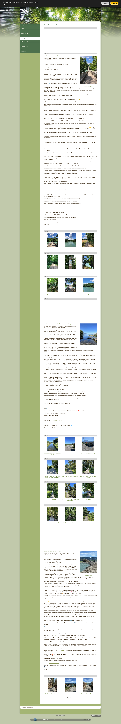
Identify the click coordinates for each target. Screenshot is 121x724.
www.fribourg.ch (61, 650)
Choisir (105, 3)
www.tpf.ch (56, 635)
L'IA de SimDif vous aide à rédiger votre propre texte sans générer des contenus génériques (60, 719)
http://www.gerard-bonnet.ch (56, 420)
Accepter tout (114, 3)
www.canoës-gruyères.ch (54, 663)
